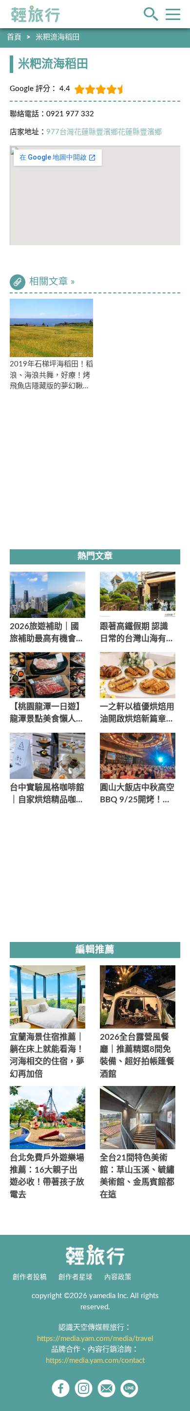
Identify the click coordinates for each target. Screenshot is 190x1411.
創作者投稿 (30, 1277)
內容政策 (118, 1277)
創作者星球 (75, 1277)
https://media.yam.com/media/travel (95, 1338)
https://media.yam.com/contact (95, 1360)
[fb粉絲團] (61, 1388)
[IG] (84, 1388)
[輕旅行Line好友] (129, 1388)
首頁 (14, 37)
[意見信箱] (106, 1388)
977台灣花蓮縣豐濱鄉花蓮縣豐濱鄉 (104, 132)
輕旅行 (35, 14)
